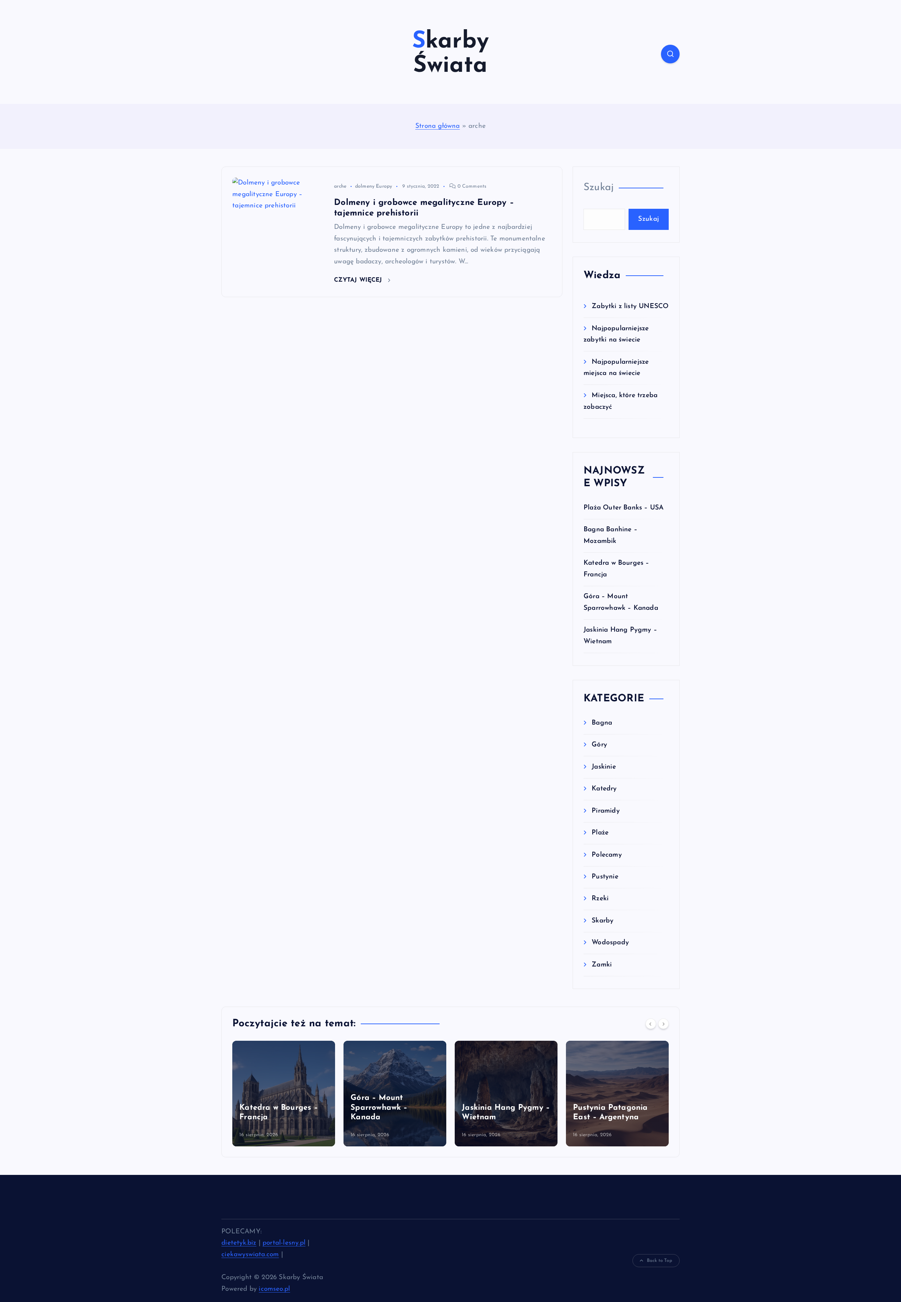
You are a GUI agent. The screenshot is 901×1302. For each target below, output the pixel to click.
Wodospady (610, 942)
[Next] (663, 1024)
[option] (283, 1093)
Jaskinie (604, 767)
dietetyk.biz (238, 1243)
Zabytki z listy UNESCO (630, 306)
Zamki (602, 965)
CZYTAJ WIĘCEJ (359, 280)
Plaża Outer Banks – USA (623, 508)
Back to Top (659, 1260)
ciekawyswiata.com (250, 1254)
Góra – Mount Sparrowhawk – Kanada (379, 1107)
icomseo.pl (274, 1289)
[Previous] (650, 1024)
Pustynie (605, 877)
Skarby (602, 921)
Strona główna (437, 126)
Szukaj (599, 187)
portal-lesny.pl (284, 1243)
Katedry (604, 788)
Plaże (600, 833)
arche (340, 186)
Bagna (602, 723)
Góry (599, 744)
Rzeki (600, 898)
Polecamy (607, 855)
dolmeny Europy (373, 186)
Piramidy (606, 811)
